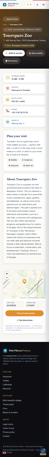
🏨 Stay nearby (36, 53)
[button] (24, 281)
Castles (6, 381)
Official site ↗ (17, 123)
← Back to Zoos (11, 19)
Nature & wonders (10, 412)
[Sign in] (37, 4)
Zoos (5, 25)
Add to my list (13, 53)
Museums (7, 389)
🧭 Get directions (24, 320)
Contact (6, 436)
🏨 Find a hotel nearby (24, 313)
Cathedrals (7, 385)
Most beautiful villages (12, 400)
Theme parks (8, 404)
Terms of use (8, 428)
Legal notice (8, 424)
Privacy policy (9, 432)
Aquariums (7, 377)
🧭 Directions (11, 61)
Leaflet (24, 298)
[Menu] (43, 4)
